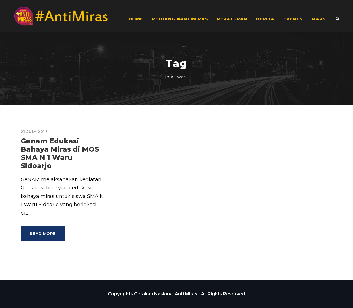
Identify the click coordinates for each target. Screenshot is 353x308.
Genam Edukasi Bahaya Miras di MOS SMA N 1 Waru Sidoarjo (60, 153)
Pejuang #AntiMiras (180, 18)
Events (293, 18)
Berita (265, 18)
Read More (43, 233)
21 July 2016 (34, 132)
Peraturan (232, 18)
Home (136, 18)
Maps (319, 18)
